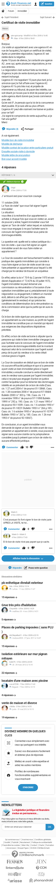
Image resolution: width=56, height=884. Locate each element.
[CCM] (41, 868)
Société (7, 842)
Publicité (15, 842)
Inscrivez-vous (27, 839)
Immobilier (22, 11)
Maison (5, 28)
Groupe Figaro (23, 848)
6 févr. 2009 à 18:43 (26, 38)
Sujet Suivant (46, 17)
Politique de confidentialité (42, 842)
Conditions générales (43, 839)
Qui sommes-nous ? (13, 839)
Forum (11, 11)
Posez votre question (38, 568)
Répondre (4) (12, 129)
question (48, 4)
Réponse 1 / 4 (8, 175)
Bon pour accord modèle (14, 159)
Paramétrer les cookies (11, 845)
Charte (41, 845)
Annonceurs (11, 848)
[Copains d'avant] (15, 874)
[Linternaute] (15, 867)
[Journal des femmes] (15, 862)
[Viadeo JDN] (41, 874)
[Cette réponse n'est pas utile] (31, 447)
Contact (34, 845)
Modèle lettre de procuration (16, 155)
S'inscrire (28, 787)
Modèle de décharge (12, 143)
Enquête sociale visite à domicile (18, 151)
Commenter (12, 447)
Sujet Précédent (12, 17)
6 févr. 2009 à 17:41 (18, 515)
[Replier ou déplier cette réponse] (52, 175)
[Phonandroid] (41, 880)
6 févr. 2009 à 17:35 (18, 190)
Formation (50, 845)
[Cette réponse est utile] (22, 447)
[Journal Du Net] (41, 862)
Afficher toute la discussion (26, 558)
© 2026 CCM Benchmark (40, 848)
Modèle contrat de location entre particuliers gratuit (27, 147)
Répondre (17, 568)
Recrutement (25, 842)
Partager (29, 129)
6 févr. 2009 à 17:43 (19, 537)
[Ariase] (15, 880)
